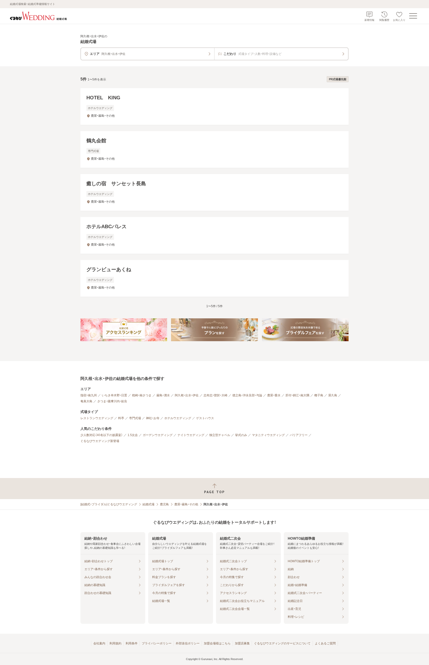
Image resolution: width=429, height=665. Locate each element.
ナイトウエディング (191, 435)
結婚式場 (148, 504)
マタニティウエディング (268, 435)
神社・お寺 (152, 418)
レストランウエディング (96, 418)
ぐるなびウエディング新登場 (99, 441)
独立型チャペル (219, 435)
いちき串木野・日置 (114, 395)
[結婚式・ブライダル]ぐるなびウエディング (108, 504)
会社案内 (99, 643)
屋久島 (332, 395)
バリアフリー (299, 435)
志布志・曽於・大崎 (215, 395)
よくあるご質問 (325, 643)
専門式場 (135, 418)
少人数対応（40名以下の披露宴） (101, 435)
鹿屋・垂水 (274, 395)
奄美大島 (86, 401)
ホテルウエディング (177, 418)
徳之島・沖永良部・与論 (247, 395)
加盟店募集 (242, 643)
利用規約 (115, 643)
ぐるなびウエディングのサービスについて (282, 643)
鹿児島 (164, 504)
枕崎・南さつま (141, 395)
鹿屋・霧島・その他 (186, 504)
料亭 (121, 418)
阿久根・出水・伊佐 (187, 395)
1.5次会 (133, 435)
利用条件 (132, 643)
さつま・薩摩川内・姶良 (112, 401)
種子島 (318, 395)
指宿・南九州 (88, 395)
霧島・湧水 (163, 395)
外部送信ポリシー (188, 643)
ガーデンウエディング (158, 435)
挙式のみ (241, 435)
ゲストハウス (205, 418)
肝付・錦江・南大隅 (297, 395)
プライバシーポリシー (157, 643)
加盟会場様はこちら (217, 643)
